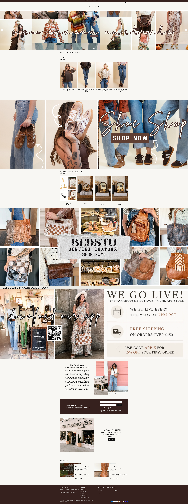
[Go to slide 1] (93, 48)
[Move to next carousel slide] (127, 60)
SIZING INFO (83, 489)
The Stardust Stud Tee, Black (68, 89)
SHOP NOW (94, 36)
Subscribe (115, 490)
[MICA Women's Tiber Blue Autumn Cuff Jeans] (122, 75)
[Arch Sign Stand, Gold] (68, 188)
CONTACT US (83, 491)
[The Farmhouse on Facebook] (125, 2)
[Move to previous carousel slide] (125, 60)
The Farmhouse (69, 500)
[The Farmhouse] (94, 7)
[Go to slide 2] (94, 48)
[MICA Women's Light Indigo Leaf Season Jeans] (86, 75)
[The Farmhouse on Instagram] (126, 2)
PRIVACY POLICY (84, 495)
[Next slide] (186, 30)
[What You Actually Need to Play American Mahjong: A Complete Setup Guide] (70, 473)
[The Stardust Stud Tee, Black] (68, 75)
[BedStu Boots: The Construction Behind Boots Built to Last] (105, 473)
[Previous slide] (2, 30)
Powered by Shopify (63, 501)
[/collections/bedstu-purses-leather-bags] (94, 247)
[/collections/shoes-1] (94, 134)
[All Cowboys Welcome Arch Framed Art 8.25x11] (120, 188)
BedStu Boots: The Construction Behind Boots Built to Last (117, 468)
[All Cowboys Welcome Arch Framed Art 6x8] (103, 188)
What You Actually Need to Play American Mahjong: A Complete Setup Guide (82, 468)
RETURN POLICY (84, 493)
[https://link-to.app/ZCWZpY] (94, 324)
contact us (65, 493)
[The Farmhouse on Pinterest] (127, 2)
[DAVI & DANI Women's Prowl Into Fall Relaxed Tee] (104, 75)
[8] (85, 188)
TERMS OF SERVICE (84, 497)
